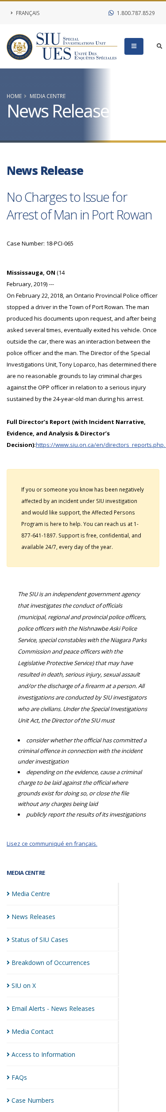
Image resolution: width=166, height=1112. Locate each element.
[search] (159, 46)
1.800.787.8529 (135, 12)
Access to (43, 1054)
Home (14, 95)
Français (27, 12)
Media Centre (48, 95)
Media (31, 893)
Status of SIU (40, 939)
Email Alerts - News (53, 1008)
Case (33, 1100)
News (33, 916)
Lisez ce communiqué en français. (52, 843)
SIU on (24, 985)
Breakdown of (51, 962)
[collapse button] (133, 46)
